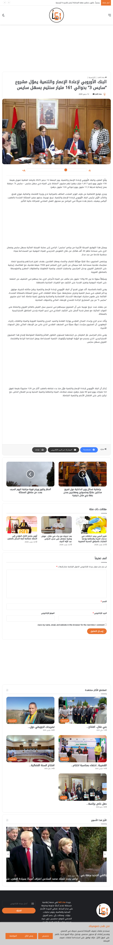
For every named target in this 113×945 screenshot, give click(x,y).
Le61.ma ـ (101, 77)
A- (89, 171)
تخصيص (45, 936)
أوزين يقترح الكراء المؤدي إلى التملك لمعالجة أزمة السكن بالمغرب (22, 537)
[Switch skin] (3, 16)
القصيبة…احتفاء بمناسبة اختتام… (89, 765)
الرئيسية (92, 77)
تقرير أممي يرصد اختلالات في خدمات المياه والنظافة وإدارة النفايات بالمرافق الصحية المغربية (92, 538)
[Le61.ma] (56, 15)
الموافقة (13, 936)
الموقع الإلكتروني (47, 613)
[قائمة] (109, 16)
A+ (23, 171)
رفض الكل (29, 936)
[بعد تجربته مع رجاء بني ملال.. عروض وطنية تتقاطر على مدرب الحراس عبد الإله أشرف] (56, 525)
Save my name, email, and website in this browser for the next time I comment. (70, 625)
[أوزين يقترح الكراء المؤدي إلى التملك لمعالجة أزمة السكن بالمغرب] (21, 524)
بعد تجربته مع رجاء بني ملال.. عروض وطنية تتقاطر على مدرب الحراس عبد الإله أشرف (56, 538)
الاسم (104, 601)
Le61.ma (98, 94)
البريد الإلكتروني (100, 613)
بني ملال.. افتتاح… (97, 727)
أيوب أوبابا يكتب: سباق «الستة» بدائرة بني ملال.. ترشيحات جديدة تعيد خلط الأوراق (68, 2)
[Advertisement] (56, 51)
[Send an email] (93, 94)
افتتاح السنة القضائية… (41, 765)
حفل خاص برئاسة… (96, 803)
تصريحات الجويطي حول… (41, 727)
